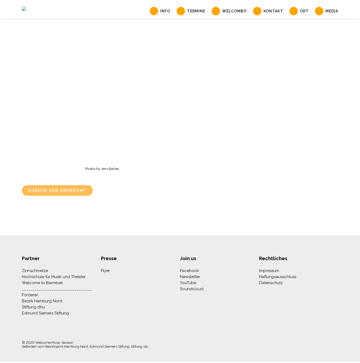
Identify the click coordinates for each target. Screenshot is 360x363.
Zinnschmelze (35, 270)
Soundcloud (191, 288)
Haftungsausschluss (277, 276)
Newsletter (190, 276)
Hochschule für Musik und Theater (54, 276)
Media (331, 11)
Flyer (105, 270)
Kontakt (273, 11)
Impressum (269, 270)
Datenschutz (271, 282)
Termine (196, 11)
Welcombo (234, 11)
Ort (304, 11)
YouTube (188, 282)
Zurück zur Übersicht (57, 190)
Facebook (189, 270)
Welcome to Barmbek (42, 282)
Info (165, 11)
